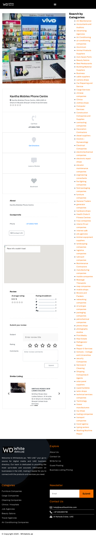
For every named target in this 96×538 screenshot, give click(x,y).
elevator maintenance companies (82, 168)
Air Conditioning (83, 37)
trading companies (84, 414)
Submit (51, 365)
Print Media (81, 335)
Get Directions (34, 146)
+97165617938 (32, 224)
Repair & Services (84, 349)
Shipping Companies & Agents (82, 375)
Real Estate (81, 339)
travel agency (82, 424)
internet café (82, 231)
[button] (55, 4)
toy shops (80, 411)
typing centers (82, 427)
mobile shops (82, 290)
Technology (81, 401)
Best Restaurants (84, 63)
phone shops (82, 326)
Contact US (17, 233)
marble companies (84, 276)
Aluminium (81, 47)
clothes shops (82, 103)
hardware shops (83, 211)
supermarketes (83, 388)
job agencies (82, 234)
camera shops (82, 80)
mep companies (83, 286)
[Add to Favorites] (34, 182)
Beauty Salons (82, 60)
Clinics (79, 100)
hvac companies (83, 221)
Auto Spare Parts (84, 57)
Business (80, 73)
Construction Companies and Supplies (83, 116)
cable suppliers (83, 77)
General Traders (83, 201)
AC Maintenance (83, 21)
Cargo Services (83, 90)
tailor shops (81, 391)
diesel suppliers (83, 136)
